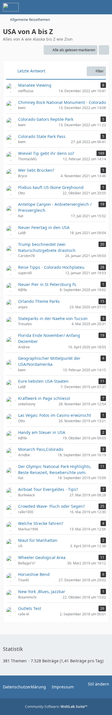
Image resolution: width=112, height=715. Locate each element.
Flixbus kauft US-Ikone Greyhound (51, 187)
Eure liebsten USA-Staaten (43, 381)
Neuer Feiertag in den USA (43, 227)
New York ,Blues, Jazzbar (41, 591)
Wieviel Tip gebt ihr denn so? (46, 153)
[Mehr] (104, 50)
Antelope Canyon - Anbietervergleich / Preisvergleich (55, 207)
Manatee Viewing (34, 85)
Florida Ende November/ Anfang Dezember (49, 338)
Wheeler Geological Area (41, 557)
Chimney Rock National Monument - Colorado (62, 102)
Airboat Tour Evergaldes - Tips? (48, 489)
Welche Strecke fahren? (40, 523)
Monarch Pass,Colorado (40, 449)
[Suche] (76, 7)
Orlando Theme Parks (39, 301)
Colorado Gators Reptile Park (45, 119)
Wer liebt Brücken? (36, 170)
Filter (100, 71)
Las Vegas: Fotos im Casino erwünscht (54, 415)
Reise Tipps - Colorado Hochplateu (51, 267)
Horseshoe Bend (34, 574)
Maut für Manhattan (37, 540)
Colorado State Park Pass (41, 136)
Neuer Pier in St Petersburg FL (47, 284)
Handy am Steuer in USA (41, 432)
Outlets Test (29, 608)
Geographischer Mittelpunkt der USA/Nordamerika (49, 361)
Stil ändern (98, 684)
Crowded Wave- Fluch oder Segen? (51, 506)
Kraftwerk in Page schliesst (44, 398)
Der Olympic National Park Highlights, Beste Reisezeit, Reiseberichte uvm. (54, 469)
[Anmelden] (90, 7)
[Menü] (104, 7)
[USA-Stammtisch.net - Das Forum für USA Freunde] (11, 7)
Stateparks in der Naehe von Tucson (53, 318)
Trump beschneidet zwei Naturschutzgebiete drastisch (47, 247)
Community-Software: (56, 706)
